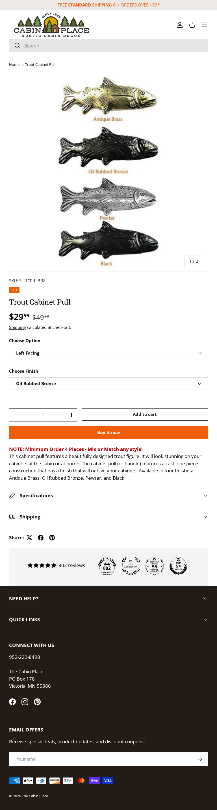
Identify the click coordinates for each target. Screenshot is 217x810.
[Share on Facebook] (40, 537)
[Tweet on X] (29, 537)
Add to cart (145, 414)
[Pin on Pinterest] (52, 537)
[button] (192, 25)
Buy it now (108, 432)
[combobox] (108, 45)
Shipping (17, 327)
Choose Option (24, 340)
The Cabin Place (35, 795)
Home (14, 64)
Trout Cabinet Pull (40, 64)
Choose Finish (23, 371)
